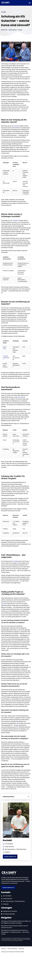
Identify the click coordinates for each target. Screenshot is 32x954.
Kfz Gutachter (15, 126)
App (17, 725)
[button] (29, 3)
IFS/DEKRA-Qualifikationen (6, 357)
